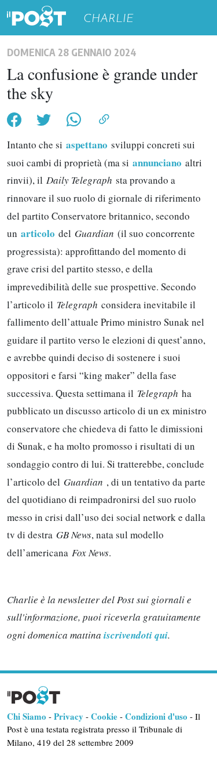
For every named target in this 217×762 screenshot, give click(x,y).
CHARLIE (108, 18)
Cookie (104, 716)
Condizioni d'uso (156, 716)
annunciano (159, 162)
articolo (39, 233)
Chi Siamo (26, 716)
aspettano (88, 144)
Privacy (68, 716)
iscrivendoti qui (136, 635)
